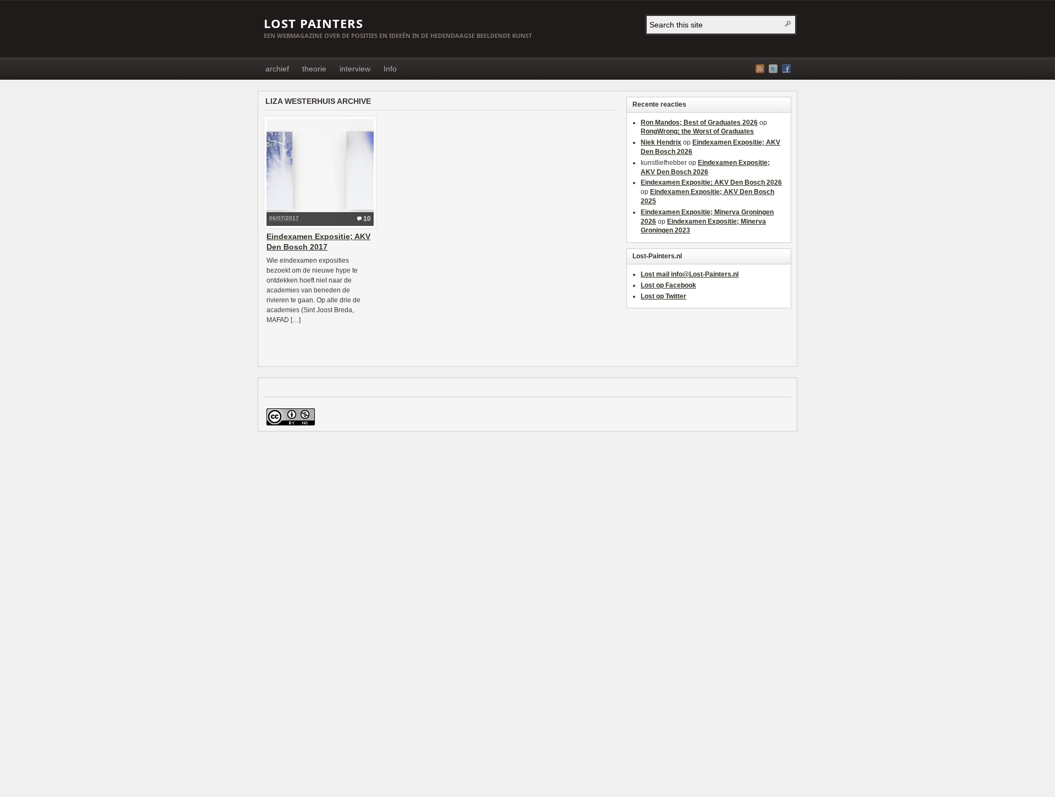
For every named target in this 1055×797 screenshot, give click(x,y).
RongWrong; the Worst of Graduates (697, 131)
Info (390, 68)
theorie (314, 68)
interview (355, 68)
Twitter (773, 68)
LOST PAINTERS (313, 23)
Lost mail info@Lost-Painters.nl (689, 274)
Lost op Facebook (668, 285)
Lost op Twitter (663, 296)
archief (277, 68)
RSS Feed (760, 68)
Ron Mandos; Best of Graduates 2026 (699, 122)
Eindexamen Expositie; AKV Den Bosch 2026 (711, 182)
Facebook (786, 68)
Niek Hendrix (661, 142)
